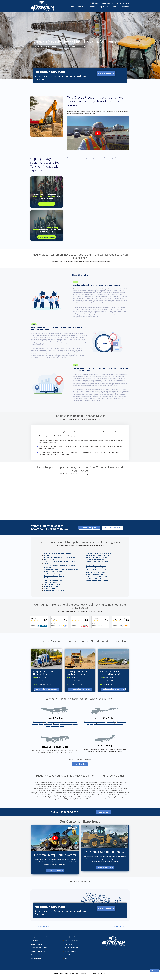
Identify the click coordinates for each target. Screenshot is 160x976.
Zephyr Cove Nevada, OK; (42, 782)
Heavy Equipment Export (52, 586)
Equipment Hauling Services (53, 580)
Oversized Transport (50, 588)
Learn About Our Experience (46, 237)
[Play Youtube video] (98, 133)
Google (53, 619)
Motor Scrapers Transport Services (97, 555)
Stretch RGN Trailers (105, 718)
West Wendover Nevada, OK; (59, 788)
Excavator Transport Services (95, 572)
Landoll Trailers (55, 718)
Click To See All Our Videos (55, 870)
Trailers (115, 7)
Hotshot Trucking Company (53, 572)
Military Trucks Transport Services (97, 580)
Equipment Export (36, 944)
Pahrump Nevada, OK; (75, 784)
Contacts (125, 7)
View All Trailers (80, 764)
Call (112, 528)
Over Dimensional (36, 940)
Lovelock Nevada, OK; (55, 791)
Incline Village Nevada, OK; (41, 795)
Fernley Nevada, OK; (37, 793)
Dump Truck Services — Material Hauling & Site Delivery (59, 554)
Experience (104, 7)
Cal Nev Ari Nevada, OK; (59, 797)
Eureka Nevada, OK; (105, 791)
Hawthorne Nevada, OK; (106, 793)
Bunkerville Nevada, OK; (44, 797)
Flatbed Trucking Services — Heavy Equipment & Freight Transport (59, 558)
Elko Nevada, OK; (82, 799)
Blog (66, 958)
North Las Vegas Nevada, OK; (45, 784)
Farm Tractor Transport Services (96, 568)
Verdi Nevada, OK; (99, 786)
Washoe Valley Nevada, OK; (41, 788)
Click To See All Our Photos (105, 867)
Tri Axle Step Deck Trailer (55, 746)
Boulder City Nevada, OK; (119, 795)
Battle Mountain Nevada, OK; (102, 795)
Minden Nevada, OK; (93, 782)
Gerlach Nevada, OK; (78, 793)
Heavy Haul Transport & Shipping (54, 590)
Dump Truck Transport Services (96, 576)
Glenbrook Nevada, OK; (74, 795)
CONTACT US (103, 812)
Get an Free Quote (89, 528)
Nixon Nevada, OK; (120, 782)
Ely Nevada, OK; (93, 791)
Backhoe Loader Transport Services (97, 562)
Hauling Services (36, 962)
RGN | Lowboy (105, 745)
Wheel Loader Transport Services (97, 570)
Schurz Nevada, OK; (101, 784)
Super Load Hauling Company (53, 584)
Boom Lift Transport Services (95, 564)
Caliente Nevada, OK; (74, 797)
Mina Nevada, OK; (81, 782)
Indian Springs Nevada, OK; (57, 795)
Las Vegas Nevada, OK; (91, 788)
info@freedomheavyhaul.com (104, 3)
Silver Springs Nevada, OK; (115, 784)
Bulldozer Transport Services (95, 578)
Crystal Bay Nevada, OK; (115, 797)
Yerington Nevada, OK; (57, 782)
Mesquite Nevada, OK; (105, 788)
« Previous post (43, 926)
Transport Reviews (78, 619)
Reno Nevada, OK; (70, 782)
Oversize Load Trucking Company (54, 576)
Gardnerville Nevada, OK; (64, 793)
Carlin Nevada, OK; (86, 797)
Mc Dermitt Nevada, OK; (120, 788)
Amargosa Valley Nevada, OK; (97, 799)
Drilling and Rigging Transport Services (98, 553)
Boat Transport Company (52, 574)
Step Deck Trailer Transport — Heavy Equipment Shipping (60, 563)
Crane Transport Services (94, 574)
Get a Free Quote (106, 73)
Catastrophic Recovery (51, 582)
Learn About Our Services (46, 204)
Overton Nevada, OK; (61, 784)
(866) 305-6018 (124, 3)
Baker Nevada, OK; (87, 795)
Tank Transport (49, 578)
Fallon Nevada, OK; (117, 791)
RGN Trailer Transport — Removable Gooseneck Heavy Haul (59, 567)
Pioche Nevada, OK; (88, 784)
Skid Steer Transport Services (96, 566)
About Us (81, 7)
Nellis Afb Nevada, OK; (107, 782)
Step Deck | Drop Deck (71, 940)
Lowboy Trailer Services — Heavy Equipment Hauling (61, 570)
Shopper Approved (119, 619)
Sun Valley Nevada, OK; (72, 786)
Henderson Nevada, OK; (121, 793)
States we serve (36, 958)
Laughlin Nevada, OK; (69, 791)
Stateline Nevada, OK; (58, 786)
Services (92, 7)
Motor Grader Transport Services (97, 558)
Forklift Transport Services (95, 560)
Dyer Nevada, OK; (71, 799)
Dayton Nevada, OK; (60, 799)
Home (71, 7)
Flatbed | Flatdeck (70, 937)
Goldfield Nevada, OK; (91, 793)
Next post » (119, 926)
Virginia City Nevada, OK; (113, 786)
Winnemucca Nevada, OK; (76, 788)
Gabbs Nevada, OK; (50, 793)
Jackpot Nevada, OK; (82, 791)
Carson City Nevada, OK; (100, 797)
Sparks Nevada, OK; (45, 786)
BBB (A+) (33, 619)
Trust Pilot (95, 619)
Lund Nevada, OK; (42, 791)
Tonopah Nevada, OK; (87, 786)
